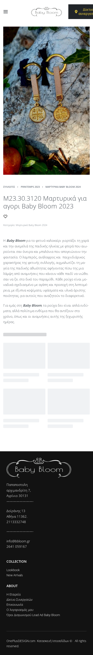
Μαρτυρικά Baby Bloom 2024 (63, 186)
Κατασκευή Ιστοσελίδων (53, 641)
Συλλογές (9, 186)
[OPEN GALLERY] (46, 101)
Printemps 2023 (30, 186)
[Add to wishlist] (5, 216)
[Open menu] (5, 11)
